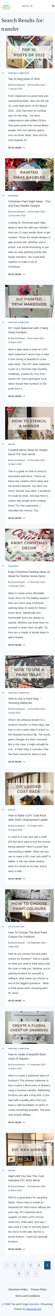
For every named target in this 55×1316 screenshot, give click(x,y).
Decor (11, 444)
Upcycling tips (16, 927)
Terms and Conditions (27, 1295)
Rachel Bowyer (18, 85)
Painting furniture (18, 73)
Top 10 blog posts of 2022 (24, 78)
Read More (16, 148)
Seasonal (13, 196)
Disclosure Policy (18, 1289)
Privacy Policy (39, 1289)
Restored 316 (33, 1309)
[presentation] (29, 52)
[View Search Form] (53, 6)
